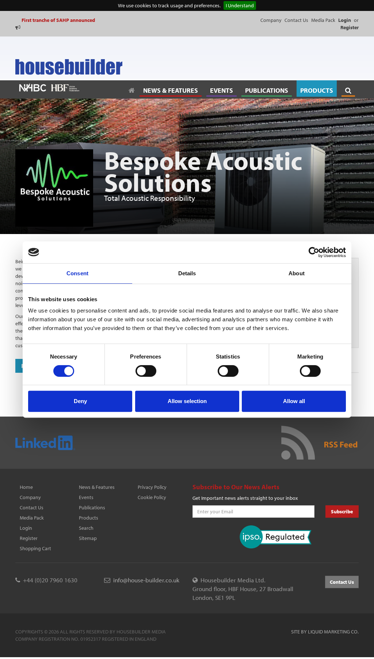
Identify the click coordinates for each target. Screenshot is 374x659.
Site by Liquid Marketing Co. (325, 631)
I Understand (240, 5)
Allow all (294, 401)
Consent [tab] (77, 273)
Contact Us (296, 20)
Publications (92, 507)
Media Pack (323, 20)
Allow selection (187, 401)
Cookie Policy (152, 497)
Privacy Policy (152, 487)
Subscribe (342, 511)
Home (26, 487)
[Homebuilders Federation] (65, 87)
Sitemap (88, 538)
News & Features (97, 487)
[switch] (146, 371)
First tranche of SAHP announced (58, 20)
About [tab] (297, 273)
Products (88, 517)
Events (86, 497)
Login (26, 528)
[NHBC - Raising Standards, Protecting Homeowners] (32, 87)
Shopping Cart (35, 548)
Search (86, 528)
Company (271, 20)
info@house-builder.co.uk (146, 580)
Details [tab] (187, 273)
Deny (80, 401)
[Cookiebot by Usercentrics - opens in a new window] (314, 252)
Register (29, 538)
